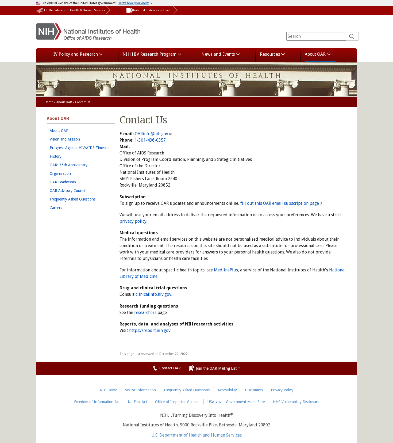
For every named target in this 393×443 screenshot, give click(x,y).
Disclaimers (254, 390)
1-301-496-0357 (150, 140)
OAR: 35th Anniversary (68, 165)
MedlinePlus (226, 269)
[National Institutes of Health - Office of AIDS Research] (88, 36)
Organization (60, 173)
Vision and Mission (65, 139)
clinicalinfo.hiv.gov (153, 294)
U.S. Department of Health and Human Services (196, 435)
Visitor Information (140, 390)
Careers (56, 208)
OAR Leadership (63, 182)
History (55, 156)
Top (381, 436)
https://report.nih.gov (150, 330)
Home (49, 102)
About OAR (64, 102)
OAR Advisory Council (68, 190)
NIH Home (108, 390)
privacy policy (133, 221)
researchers (145, 312)
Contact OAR (170, 368)
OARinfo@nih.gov (151, 133)
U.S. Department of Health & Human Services (74, 10)
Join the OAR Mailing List (216, 368)
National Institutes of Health (152, 10)
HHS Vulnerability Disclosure (296, 402)
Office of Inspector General (177, 402)
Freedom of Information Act (97, 402)
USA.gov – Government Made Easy (236, 402)
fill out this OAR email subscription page (279, 203)
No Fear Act (137, 402)
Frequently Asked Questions (72, 199)
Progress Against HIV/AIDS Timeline (79, 148)
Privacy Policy (282, 390)
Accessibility (227, 390)
